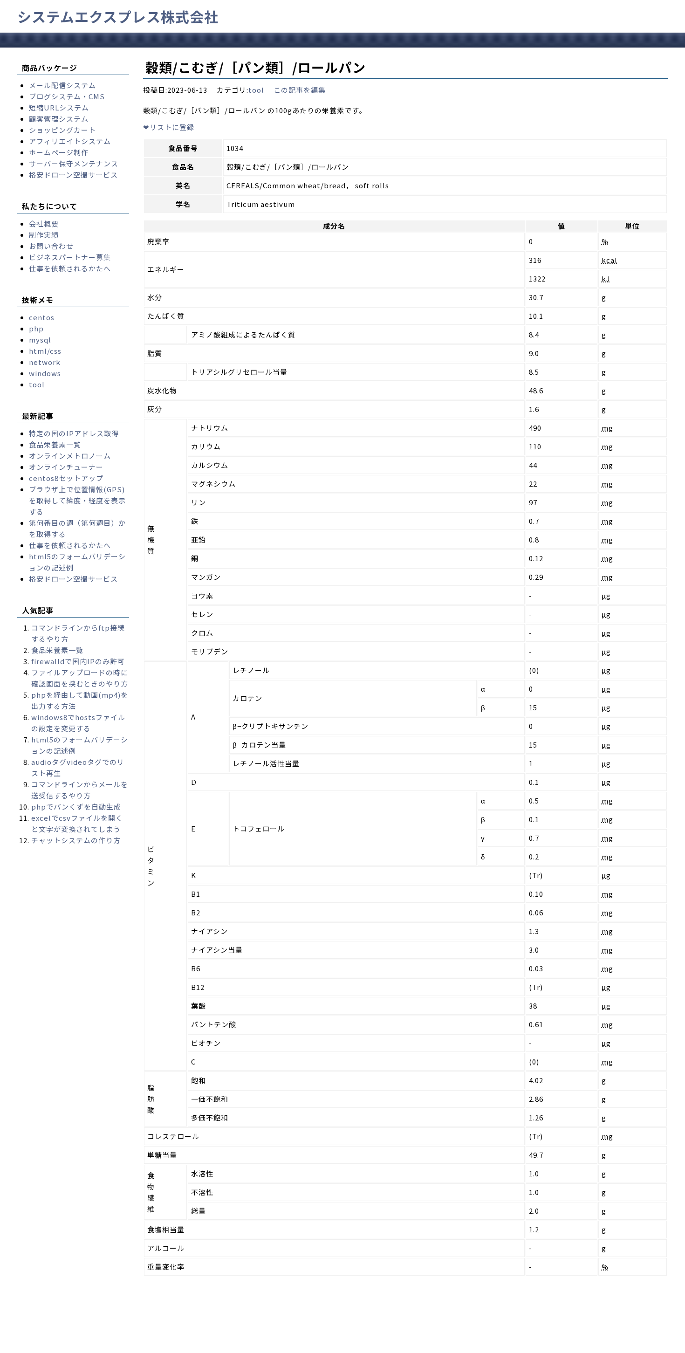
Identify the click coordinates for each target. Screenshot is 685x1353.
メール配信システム (62, 85)
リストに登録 (168, 127)
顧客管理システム (59, 119)
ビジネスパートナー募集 (70, 257)
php (36, 328)
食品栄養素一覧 (55, 444)
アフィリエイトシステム (70, 141)
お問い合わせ (51, 246)
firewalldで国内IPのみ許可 (78, 661)
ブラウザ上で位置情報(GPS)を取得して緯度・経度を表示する (77, 500)
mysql (40, 339)
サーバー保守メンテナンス (73, 163)
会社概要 (44, 223)
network (45, 362)
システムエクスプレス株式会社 (118, 16)
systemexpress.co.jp (105, 1345)
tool (256, 90)
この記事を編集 (300, 90)
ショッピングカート (62, 130)
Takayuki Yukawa (288, 1345)
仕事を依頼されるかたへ (70, 268)
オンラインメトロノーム (70, 455)
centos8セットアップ (66, 478)
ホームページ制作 (59, 152)
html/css (45, 351)
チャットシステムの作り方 (76, 840)
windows (45, 373)
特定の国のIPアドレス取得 (74, 433)
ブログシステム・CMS (67, 96)
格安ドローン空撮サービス (73, 174)
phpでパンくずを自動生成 (76, 806)
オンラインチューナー (66, 467)
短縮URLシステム (59, 107)
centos (42, 317)
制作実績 (44, 235)
